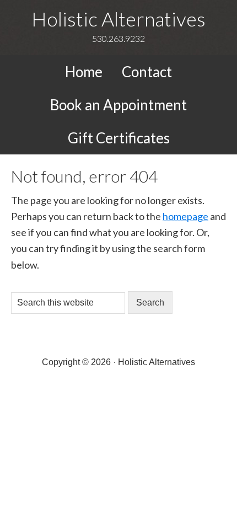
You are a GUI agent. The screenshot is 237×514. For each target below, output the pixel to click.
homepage (185, 216)
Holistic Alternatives (118, 19)
